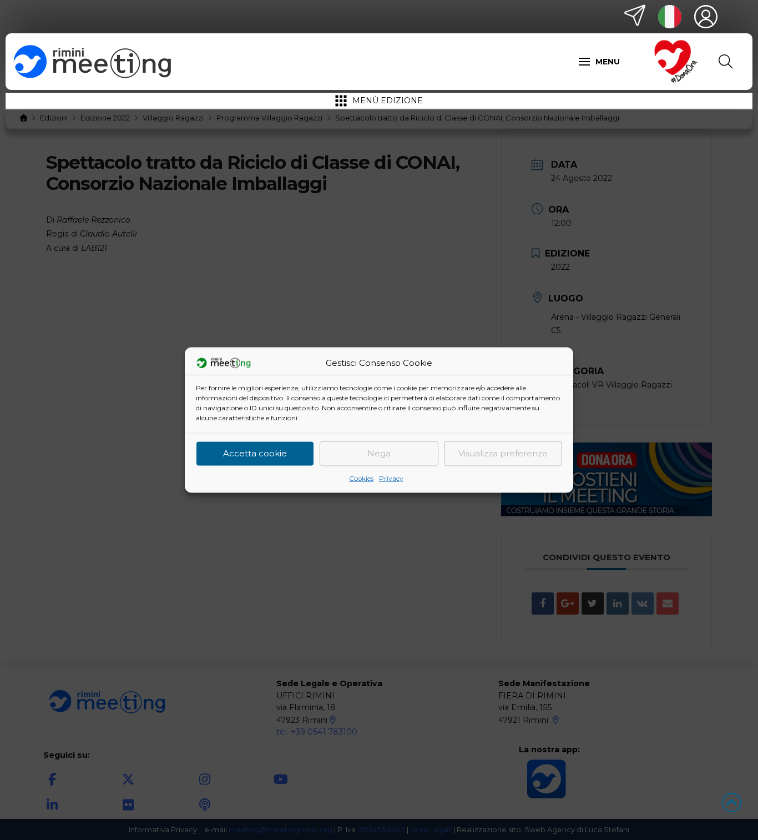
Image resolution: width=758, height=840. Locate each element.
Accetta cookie (255, 453)
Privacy (391, 478)
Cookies (361, 478)
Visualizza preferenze (503, 453)
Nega (379, 453)
